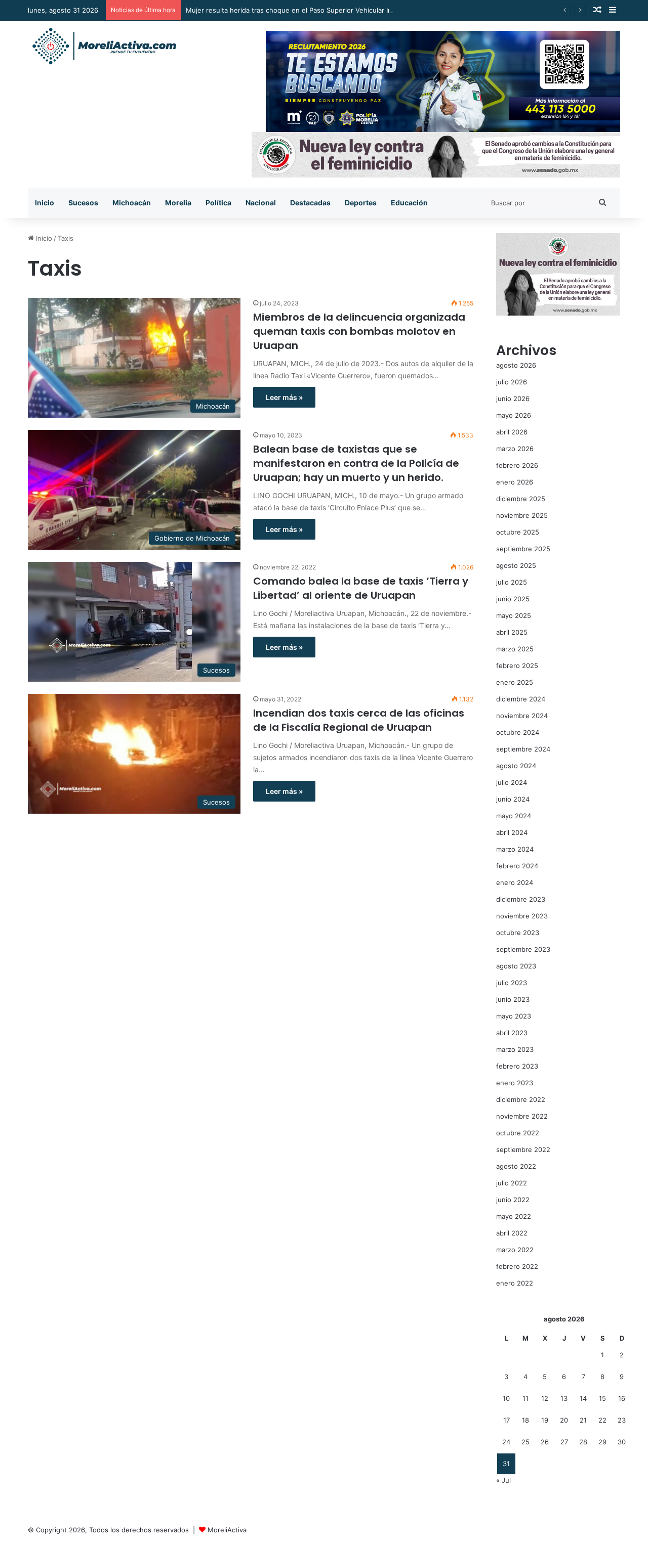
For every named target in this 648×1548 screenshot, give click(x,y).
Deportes (361, 202)
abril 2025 (512, 632)
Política (218, 202)
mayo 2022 (513, 1216)
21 (583, 1420)
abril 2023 (512, 1033)
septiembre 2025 (523, 549)
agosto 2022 (516, 1166)
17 (506, 1420)
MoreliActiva (227, 1530)
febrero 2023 (517, 1066)
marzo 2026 (515, 449)
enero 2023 (514, 1083)
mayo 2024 (513, 816)
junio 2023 (513, 999)
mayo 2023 (513, 1016)
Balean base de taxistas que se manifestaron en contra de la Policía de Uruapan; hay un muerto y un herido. (356, 463)
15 (602, 1398)
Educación (409, 202)
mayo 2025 (513, 615)
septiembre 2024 (523, 749)
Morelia (178, 202)
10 (506, 1398)
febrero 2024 (517, 866)
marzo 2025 (515, 649)
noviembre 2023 (522, 916)
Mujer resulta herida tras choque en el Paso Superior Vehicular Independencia (309, 10)
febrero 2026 (517, 465)
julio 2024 (511, 782)
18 (525, 1420)
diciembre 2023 (520, 899)
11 (525, 1398)
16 (621, 1398)
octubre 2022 (517, 1133)
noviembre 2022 (522, 1116)
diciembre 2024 (520, 699)
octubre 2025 (517, 532)
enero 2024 (514, 882)
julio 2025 (511, 582)
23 (622, 1420)
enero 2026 (514, 482)
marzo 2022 (515, 1250)
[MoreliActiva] (104, 46)
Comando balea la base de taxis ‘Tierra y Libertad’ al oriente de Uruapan (360, 588)
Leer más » (284, 397)
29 (602, 1442)
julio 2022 (511, 1183)
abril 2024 (512, 832)
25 (525, 1442)
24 (506, 1442)
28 (583, 1442)
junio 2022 (513, 1200)
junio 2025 (513, 599)
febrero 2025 (517, 665)
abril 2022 (512, 1233)
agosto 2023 (516, 966)
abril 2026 (512, 432)
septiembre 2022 (523, 1149)
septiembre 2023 (523, 949)
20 (564, 1420)
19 (544, 1420)
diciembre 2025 (520, 499)
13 (564, 1398)
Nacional (261, 202)
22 (602, 1420)
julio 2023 (511, 983)
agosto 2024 (516, 766)
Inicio (44, 202)
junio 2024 (513, 799)
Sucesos (83, 202)
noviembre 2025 (522, 515)
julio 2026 (511, 382)
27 (564, 1442)
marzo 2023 (515, 1049)
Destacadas (310, 202)
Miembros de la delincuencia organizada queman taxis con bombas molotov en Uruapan (359, 331)
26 (545, 1442)
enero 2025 (514, 682)
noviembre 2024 (522, 716)
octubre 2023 (517, 932)
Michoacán (131, 202)
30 (622, 1442)
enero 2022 (514, 1283)
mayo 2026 (513, 415)
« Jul (503, 1480)
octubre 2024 (517, 732)
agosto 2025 (516, 565)
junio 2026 (513, 398)
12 (544, 1398)
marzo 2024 (515, 849)
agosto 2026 (516, 365)
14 (583, 1398)
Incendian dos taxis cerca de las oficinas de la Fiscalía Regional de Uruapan (358, 720)
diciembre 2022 (520, 1099)
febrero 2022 (517, 1266)
